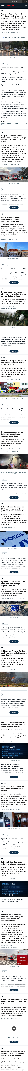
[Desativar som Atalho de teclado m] (9, 1069)
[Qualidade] (22, 1069)
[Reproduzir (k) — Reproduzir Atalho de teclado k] (2, 1069)
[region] (14, 535)
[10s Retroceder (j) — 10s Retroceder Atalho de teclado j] (5, 1069)
